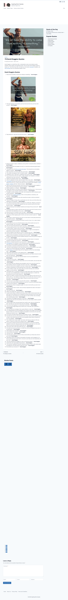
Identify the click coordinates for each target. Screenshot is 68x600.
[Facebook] (60, 2)
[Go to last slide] (6, 364)
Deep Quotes (50, 40)
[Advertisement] (34, 17)
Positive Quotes (51, 41)
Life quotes (50, 45)
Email (18, 579)
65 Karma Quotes (39, 353)
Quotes (6, 57)
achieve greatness (17, 194)
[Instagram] (64, 2)
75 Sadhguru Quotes (7, 353)
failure (11, 249)
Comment (6, 566)
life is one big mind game (21, 169)
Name (5, 579)
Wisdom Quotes (51, 44)
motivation (32, 67)
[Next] (10, 364)
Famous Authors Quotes (18, 8)
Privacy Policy (14, 591)
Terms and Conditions (22, 591)
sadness (11, 183)
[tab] (6, 545)
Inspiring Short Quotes (9, 61)
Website (32, 579)
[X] (62, 2)
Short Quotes (50, 42)
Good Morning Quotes (52, 38)
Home (5, 8)
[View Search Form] (64, 8)
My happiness (9, 243)
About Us (9, 591)
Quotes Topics (10, 8)
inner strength (7, 68)
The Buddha (9, 181)
